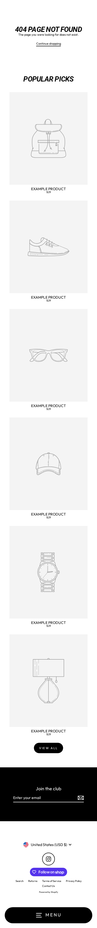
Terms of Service (51, 881)
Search (20, 881)
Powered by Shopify (48, 892)
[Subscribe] (80, 797)
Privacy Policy (74, 881)
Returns (32, 881)
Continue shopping (48, 43)
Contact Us (48, 886)
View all (48, 748)
